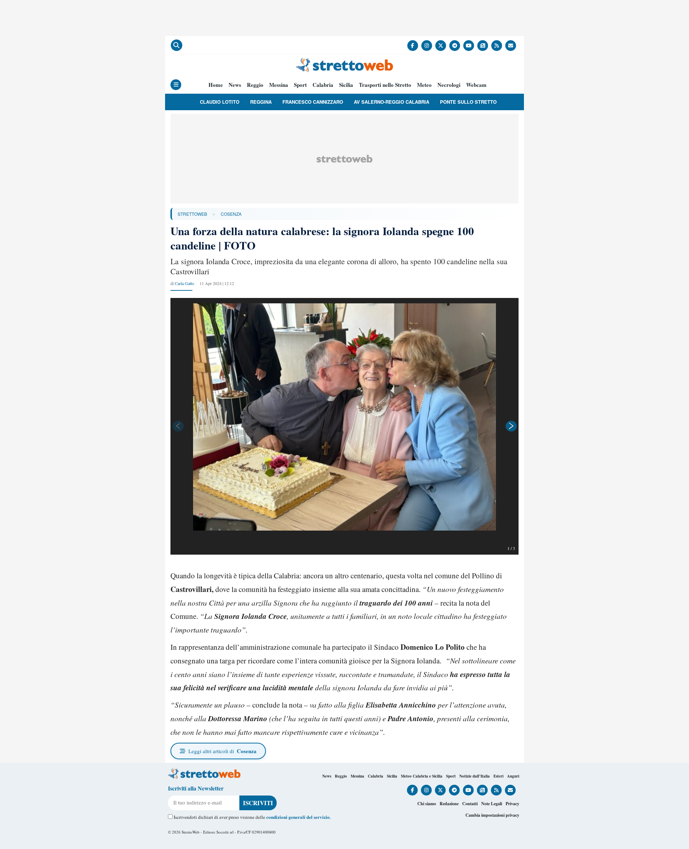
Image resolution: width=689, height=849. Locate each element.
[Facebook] (412, 45)
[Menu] (175, 84)
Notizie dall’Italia (474, 776)
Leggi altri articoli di (222, 751)
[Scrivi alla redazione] (510, 45)
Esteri (498, 776)
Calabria (323, 85)
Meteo (424, 85)
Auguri (513, 776)
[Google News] (482, 45)
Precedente (177, 426)
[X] (440, 45)
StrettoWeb (192, 214)
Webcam (476, 85)
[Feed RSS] (496, 45)
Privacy (512, 804)
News (235, 85)
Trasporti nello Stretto (385, 85)
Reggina (261, 101)
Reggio (255, 85)
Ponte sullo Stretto (468, 101)
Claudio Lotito (219, 101)
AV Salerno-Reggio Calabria (391, 101)
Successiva (511, 426)
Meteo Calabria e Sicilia (421, 776)
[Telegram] (454, 45)
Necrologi (448, 85)
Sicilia (346, 85)
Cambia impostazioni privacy (492, 815)
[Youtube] (468, 45)
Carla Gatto (184, 283)
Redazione (449, 804)
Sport (300, 85)
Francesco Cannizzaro (312, 101)
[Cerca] (176, 45)
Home (215, 85)
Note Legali (491, 804)
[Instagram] (426, 45)
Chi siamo (426, 804)
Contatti (470, 804)
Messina (278, 85)
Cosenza (231, 214)
